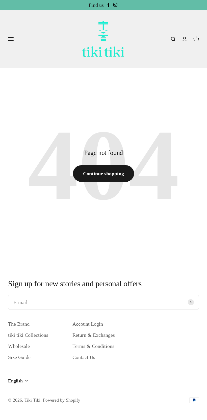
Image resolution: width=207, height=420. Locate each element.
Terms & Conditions (93, 346)
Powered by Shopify (61, 400)
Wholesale (19, 346)
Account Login (87, 324)
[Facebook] (109, 5)
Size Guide (19, 357)
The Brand (19, 324)
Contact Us (83, 357)
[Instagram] (115, 5)
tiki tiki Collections (28, 335)
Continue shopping (103, 173)
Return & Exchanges (93, 335)
